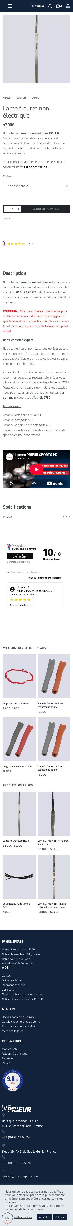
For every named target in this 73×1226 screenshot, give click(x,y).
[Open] (10, 6)
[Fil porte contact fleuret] (19, 676)
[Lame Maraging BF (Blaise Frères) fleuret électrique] (54, 876)
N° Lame (7, 176)
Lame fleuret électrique (16, 840)
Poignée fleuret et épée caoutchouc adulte (50, 705)
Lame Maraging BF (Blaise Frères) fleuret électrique (52, 905)
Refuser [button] (59, 1217)
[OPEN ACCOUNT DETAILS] (68, 6)
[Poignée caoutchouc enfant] (19, 739)
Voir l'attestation (20, 556)
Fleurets (21, 98)
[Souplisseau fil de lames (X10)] (19, 876)
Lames (35, 98)
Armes (7, 98)
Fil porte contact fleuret (16, 703)
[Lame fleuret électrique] (19, 814)
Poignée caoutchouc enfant (17, 766)
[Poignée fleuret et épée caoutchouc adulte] (54, 676)
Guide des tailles (35, 167)
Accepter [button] (44, 1217)
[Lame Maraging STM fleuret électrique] (54, 814)
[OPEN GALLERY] (36, 49)
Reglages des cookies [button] (18, 1217)
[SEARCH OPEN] (50, 6)
